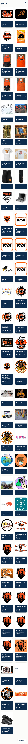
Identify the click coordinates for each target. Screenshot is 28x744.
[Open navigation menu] (25, 2)
